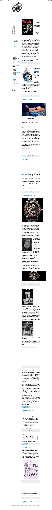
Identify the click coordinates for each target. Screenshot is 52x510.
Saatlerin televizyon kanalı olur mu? (29, 485)
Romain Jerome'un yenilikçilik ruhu (28, 195)
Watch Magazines (31, 96)
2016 (13, 25)
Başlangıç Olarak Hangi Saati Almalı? (18, 73)
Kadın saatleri (27, 156)
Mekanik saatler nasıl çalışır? (18, 61)
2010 (13, 31)
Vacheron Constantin (25, 444)
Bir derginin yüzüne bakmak (16, 85)
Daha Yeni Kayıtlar (24, 501)
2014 (13, 27)
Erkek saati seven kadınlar (27, 99)
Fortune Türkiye (25, 192)
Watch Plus (24, 17)
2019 (13, 22)
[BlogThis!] (30, 62)
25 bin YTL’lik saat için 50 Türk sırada (29, 370)
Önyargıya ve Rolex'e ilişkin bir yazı (18, 65)
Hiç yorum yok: (27, 95)
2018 (13, 23)
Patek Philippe (24, 96)
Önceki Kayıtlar (38, 501)
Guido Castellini (25, 159)
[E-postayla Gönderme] (28, 62)
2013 (13, 28)
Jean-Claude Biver (27, 63)
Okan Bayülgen (31, 156)
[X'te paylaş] (32, 95)
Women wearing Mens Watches (26, 148)
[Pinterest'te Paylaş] (32, 62)
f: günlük (14, 80)
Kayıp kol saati (24, 434)
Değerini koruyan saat (26, 447)
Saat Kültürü (33, 63)
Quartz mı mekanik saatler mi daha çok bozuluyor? (18, 58)
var (26, 228)
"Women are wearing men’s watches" (26, 152)
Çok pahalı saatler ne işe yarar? (28, 410)
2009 (13, 32)
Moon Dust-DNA (31, 265)
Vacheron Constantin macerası (28, 288)
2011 (13, 30)
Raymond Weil (27, 407)
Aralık (14, 34)
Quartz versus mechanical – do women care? (27, 153)
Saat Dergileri (30, 63)
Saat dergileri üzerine (26, 66)
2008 (13, 33)
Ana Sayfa (31, 501)
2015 (13, 26)
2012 (13, 29)
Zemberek (17, 68)
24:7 (27, 56)
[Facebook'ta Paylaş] (31, 62)
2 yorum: (26, 62)
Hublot (24, 63)
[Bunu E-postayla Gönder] (29, 62)
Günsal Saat (24, 407)
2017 (13, 24)
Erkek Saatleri (24, 156)
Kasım (14, 35)
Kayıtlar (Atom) (25, 502)
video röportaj (29, 493)
